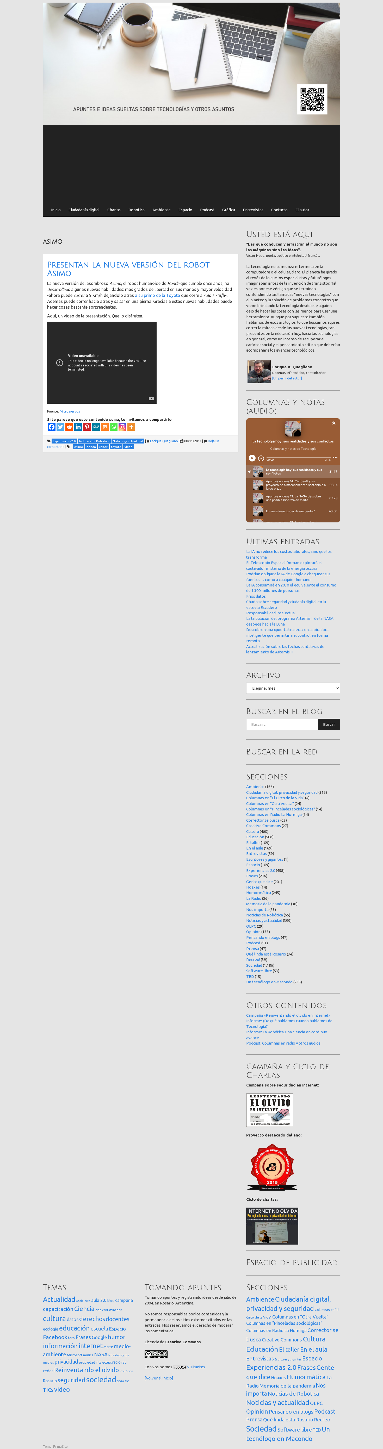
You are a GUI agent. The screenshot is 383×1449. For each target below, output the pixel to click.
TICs (48, 1390)
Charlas (114, 210)
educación (74, 1328)
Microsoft (74, 1355)
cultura (54, 1318)
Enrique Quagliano (164, 441)
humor (116, 1337)
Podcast (253, 943)
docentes (117, 1319)
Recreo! (253, 959)
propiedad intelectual (95, 1362)
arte (87, 1300)
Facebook (55, 1337)
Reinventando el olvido (86, 1369)
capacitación (58, 1309)
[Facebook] (51, 427)
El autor (302, 210)
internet (90, 1346)
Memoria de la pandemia (268, 904)
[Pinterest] (87, 427)
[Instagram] (122, 427)
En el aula (254, 848)
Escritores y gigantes (264, 859)
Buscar (329, 724)
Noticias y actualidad (264, 920)
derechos (92, 1318)
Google (99, 1337)
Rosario (50, 1380)
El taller (253, 842)
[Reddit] (69, 427)
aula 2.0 (99, 1300)
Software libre (259, 971)
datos (72, 1319)
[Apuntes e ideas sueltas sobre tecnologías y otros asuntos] (191, 63)
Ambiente (161, 210)
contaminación (112, 1309)
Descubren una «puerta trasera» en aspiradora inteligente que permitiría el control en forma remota (287, 635)
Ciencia (84, 1308)
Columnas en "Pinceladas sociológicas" (280, 809)
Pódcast (207, 210)
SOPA (120, 1381)
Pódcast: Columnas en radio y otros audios (283, 1043)
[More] (131, 427)
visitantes (196, 1367)
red (124, 1362)
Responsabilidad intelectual (271, 613)
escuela (99, 1329)
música (88, 1355)
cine (98, 1309)
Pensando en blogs (263, 937)
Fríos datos (256, 596)
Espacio (185, 210)
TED (250, 976)
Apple (80, 1300)
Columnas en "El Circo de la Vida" (275, 798)
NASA (101, 1354)
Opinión (253, 931)
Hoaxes (253, 887)
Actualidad (59, 1299)
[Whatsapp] (114, 427)
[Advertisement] (191, 164)
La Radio (253, 898)
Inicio (56, 210)
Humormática (258, 892)
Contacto (279, 210)
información (60, 1346)
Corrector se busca (263, 820)
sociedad (101, 1379)
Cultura (252, 831)
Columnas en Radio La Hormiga (274, 814)
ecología (50, 1329)
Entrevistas (253, 210)
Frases (252, 876)
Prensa (252, 948)
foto (71, 1338)
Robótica (136, 210)
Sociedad (254, 965)
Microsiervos (70, 411)
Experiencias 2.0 (260, 870)
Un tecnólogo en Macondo (269, 982)
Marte (108, 1347)
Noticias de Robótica (264, 915)
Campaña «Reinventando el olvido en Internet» (288, 1015)
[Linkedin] (78, 427)
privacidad (66, 1362)
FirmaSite (60, 1446)
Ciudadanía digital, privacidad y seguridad (282, 792)
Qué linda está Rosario (266, 954)
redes (48, 1371)
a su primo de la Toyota (157, 295)
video (62, 1389)
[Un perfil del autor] (287, 378)
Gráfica (228, 210)
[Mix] (105, 427)
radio (116, 1362)
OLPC (251, 926)
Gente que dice (259, 881)
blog (110, 1300)
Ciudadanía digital (84, 210)
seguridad (71, 1380)
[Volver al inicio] (159, 1378)
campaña (124, 1300)
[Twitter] (60, 427)
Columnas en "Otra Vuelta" (270, 803)
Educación (255, 837)
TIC (127, 1381)
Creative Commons (263, 825)
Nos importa (257, 909)
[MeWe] (96, 427)
